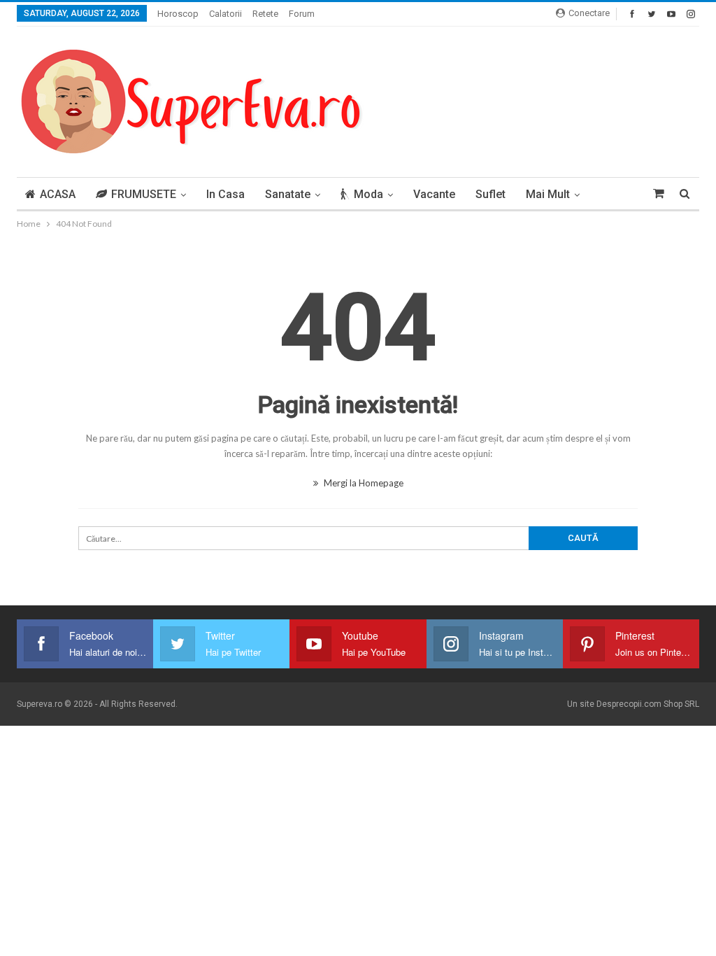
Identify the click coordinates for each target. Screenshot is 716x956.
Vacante (434, 194)
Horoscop (178, 13)
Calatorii (225, 13)
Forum (302, 13)
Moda (368, 194)
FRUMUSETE (143, 194)
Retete (265, 13)
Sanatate (287, 194)
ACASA (58, 194)
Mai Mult (548, 194)
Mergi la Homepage (362, 482)
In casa (225, 194)
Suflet (490, 194)
